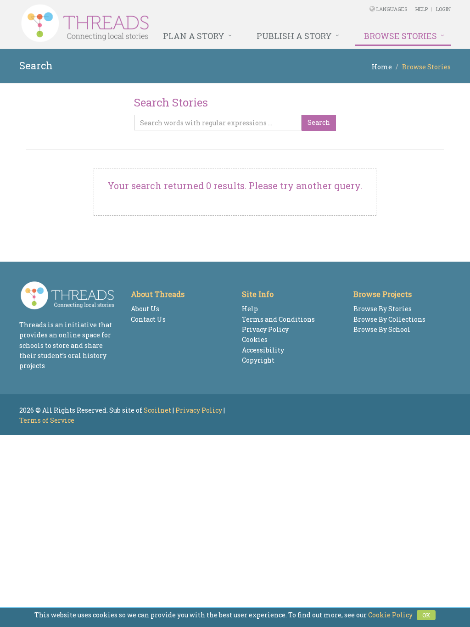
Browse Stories (400, 35)
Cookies (255, 339)
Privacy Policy (265, 329)
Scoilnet (157, 410)
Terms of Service (46, 420)
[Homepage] (152, 23)
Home (382, 66)
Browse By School (381, 329)
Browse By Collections (389, 319)
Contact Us (148, 319)
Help (421, 9)
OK (426, 615)
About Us (145, 308)
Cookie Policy (390, 614)
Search (319, 122)
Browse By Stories (382, 308)
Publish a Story (294, 35)
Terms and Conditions (278, 319)
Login (443, 9)
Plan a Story (193, 35)
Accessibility (263, 350)
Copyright (258, 360)
